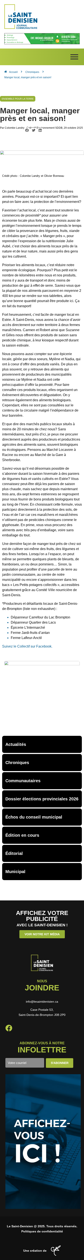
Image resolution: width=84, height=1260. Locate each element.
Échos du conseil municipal (33, 817)
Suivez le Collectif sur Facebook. (27, 646)
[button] (27, 130)
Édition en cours (22, 835)
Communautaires (22, 780)
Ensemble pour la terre (18, 98)
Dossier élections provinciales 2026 (41, 799)
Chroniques (17, 762)
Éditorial (14, 853)
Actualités (15, 744)
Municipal (15, 871)
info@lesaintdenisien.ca (42, 1001)
